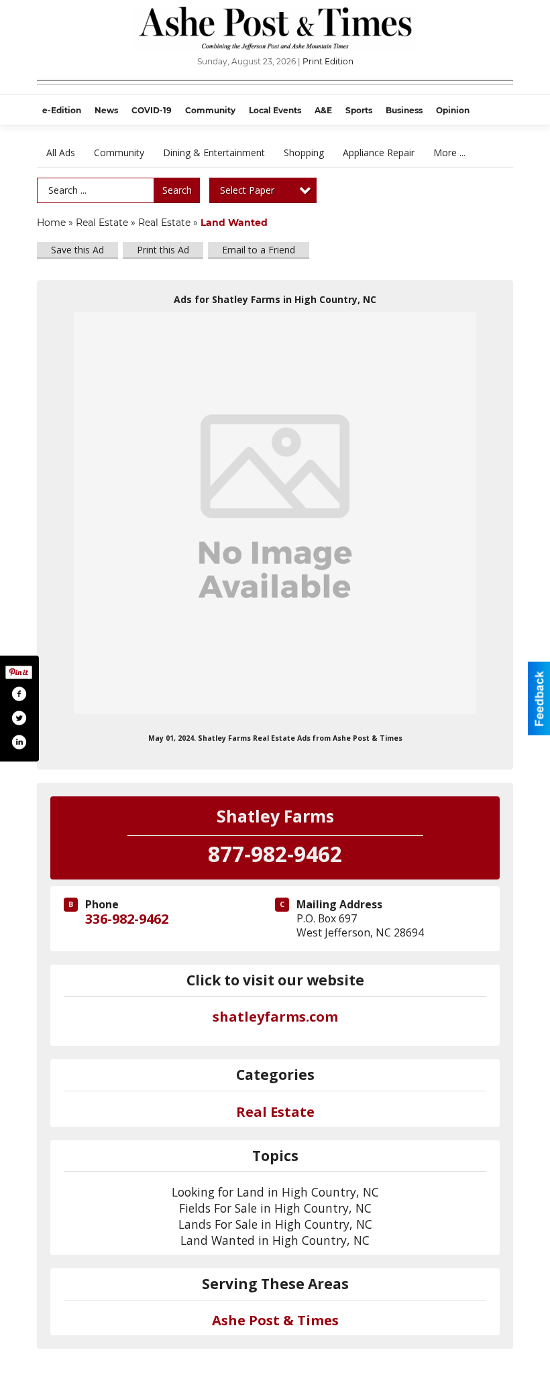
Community (119, 152)
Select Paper (247, 190)
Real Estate (102, 223)
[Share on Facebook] (19, 693)
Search (177, 190)
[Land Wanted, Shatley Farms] (275, 513)
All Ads (60, 152)
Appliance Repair (379, 152)
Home (51, 223)
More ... (449, 152)
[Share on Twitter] (19, 718)
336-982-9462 (126, 919)
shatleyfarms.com (275, 1016)
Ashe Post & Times (275, 1320)
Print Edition (327, 61)
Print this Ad (163, 249)
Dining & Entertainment (214, 152)
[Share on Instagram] (19, 742)
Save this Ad (77, 249)
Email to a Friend (258, 249)
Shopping (304, 152)
